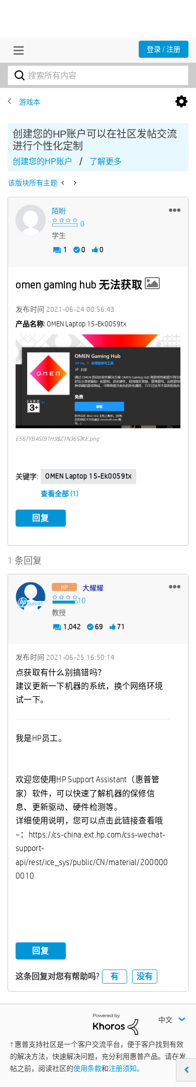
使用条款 (87, 1068)
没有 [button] (145, 976)
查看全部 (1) (59, 493)
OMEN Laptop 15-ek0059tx (88, 475)
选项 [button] (181, 101)
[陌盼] (31, 220)
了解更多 (105, 161)
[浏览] (16, 50)
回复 (40, 518)
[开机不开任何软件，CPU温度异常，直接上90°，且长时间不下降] (74, 182)
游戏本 (29, 101)
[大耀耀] (31, 597)
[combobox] (98, 75)
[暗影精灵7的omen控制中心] (63, 182)
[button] (174, 210)
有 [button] (115, 976)
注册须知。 (126, 1068)
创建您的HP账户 (42, 161)
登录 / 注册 (163, 49)
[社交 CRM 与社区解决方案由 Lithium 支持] (115, 1023)
